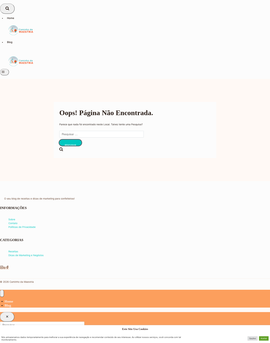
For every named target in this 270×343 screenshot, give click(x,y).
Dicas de (13, 255)
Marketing (25, 255)
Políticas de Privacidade (22, 227)
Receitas (13, 251)
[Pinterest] (4, 268)
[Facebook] (7, 268)
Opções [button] (252, 338)
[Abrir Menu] (4, 72)
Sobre (11, 219)
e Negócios (37, 255)
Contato (12, 223)
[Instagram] (1, 268)
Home (10, 18)
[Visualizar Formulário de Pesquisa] (7, 9)
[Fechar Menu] (2, 293)
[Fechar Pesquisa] (7, 317)
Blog (9, 42)
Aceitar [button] (264, 338)
